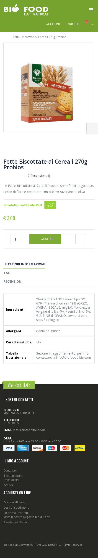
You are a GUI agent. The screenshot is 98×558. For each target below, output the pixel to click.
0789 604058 (11, 423)
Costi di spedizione (16, 507)
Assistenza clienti (15, 522)
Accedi (8, 485)
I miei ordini (11, 480)
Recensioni (12, 281)
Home (5, 36)
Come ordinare (13, 502)
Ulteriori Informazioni (24, 264)
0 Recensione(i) (39, 175)
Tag (6, 273)
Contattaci (10, 470)
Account (53, 24)
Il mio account (13, 476)
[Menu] (91, 10)
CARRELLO (73, 24)
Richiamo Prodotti (15, 513)
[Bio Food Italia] (26, 9)
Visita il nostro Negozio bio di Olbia (27, 517)
